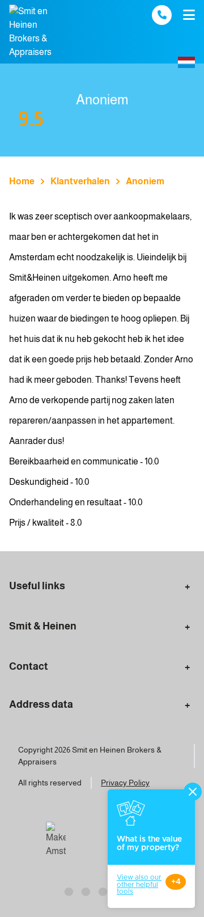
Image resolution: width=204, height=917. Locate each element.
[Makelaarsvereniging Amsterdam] (56, 840)
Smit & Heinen (42, 626)
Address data (41, 704)
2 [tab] (85, 890)
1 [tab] (68, 890)
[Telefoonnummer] (162, 15)
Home (22, 181)
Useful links (37, 585)
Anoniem (145, 181)
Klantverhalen (80, 181)
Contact (28, 666)
